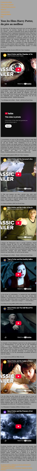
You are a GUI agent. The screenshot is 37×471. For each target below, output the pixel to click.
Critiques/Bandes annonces (8, 7)
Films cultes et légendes (7, 4)
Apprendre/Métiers (6, 14)
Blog (2, 16)
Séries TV (3, 9)
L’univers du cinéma (6, 2)
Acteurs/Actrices (5, 12)
